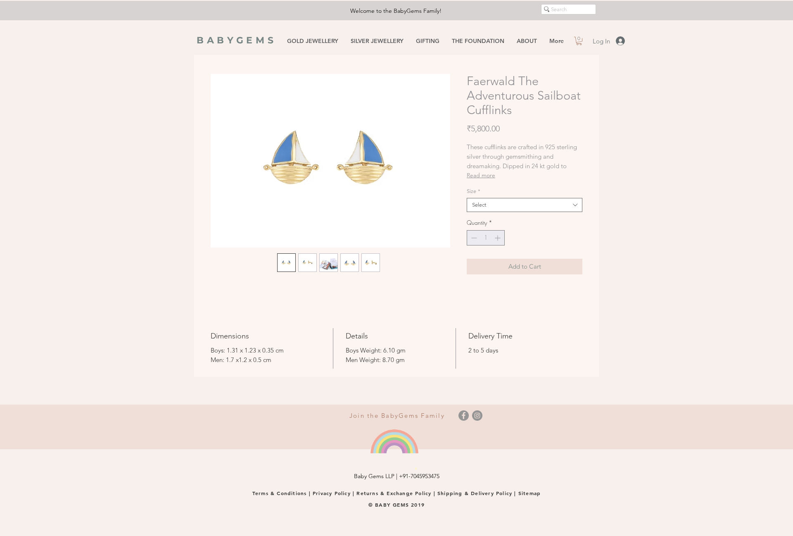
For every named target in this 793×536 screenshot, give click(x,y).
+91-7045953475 (419, 476)
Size (473, 191)
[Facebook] (463, 415)
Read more (481, 175)
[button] (579, 41)
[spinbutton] (485, 238)
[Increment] (498, 238)
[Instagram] (477, 415)
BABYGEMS (237, 40)
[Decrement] (473, 238)
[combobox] (524, 205)
